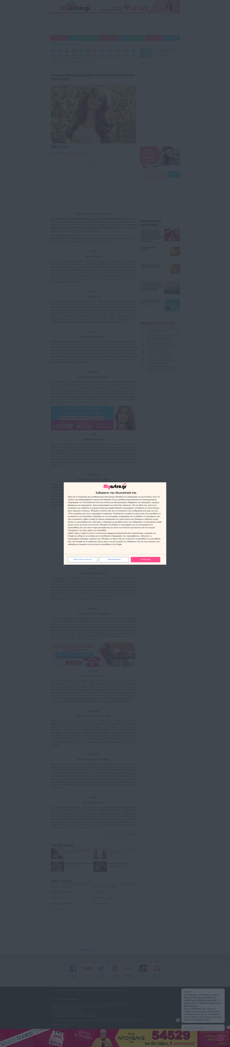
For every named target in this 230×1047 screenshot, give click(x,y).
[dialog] (115, 523)
